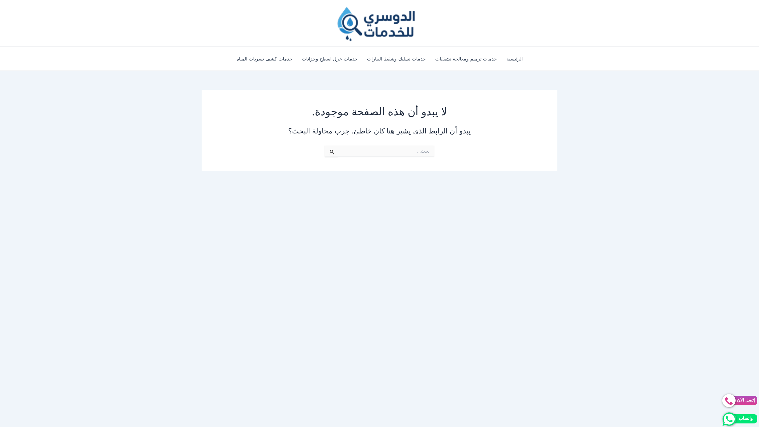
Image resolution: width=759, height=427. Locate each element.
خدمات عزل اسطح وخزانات (330, 59)
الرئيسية (514, 59)
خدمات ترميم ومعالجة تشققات (466, 59)
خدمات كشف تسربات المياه (264, 59)
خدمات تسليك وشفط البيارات (396, 59)
